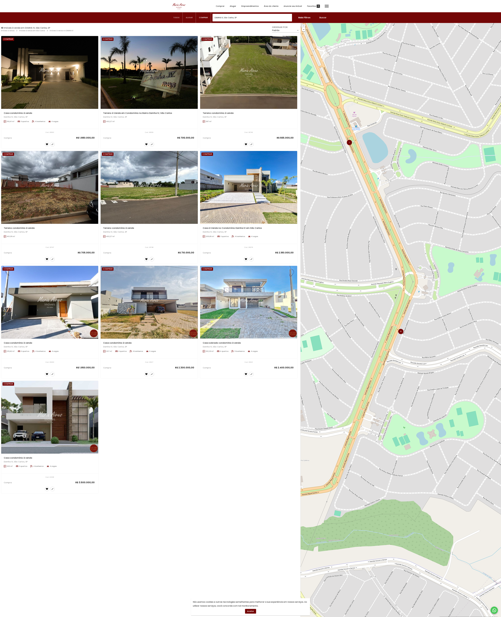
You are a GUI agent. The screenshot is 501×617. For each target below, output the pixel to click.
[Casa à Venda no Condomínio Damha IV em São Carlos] (248, 187)
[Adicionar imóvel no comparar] (52, 144)
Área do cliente (271, 6)
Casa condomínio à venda (18, 113)
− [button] (303, 29)
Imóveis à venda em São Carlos (32, 30)
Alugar (233, 6)
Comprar (220, 6)
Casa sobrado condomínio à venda (222, 342)
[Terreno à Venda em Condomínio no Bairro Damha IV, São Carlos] (149, 72)
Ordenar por (280, 27)
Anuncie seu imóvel (293, 6)
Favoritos (313, 6)
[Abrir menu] (327, 6)
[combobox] (252, 17)
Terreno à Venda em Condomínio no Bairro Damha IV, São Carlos (137, 113)
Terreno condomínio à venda (218, 113)
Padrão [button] (275, 30)
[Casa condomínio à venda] (49, 72)
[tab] (176, 17)
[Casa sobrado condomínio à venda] (248, 302)
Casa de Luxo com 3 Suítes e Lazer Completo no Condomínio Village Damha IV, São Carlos (52, 580)
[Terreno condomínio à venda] (248, 72)
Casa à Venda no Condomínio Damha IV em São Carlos (232, 228)
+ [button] (303, 26)
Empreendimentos (250, 6)
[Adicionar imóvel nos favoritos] (47, 144)
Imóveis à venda (7, 30)
